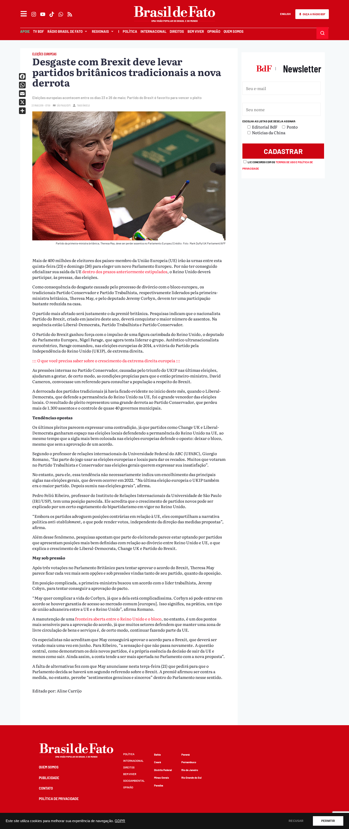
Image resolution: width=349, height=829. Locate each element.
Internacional (153, 31)
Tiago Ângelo (83, 105)
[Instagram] (33, 14)
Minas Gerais (161, 777)
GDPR (120, 821)
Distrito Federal (163, 770)
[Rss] (69, 14)
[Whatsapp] (60, 14)
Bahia (157, 754)
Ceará (157, 762)
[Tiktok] (51, 14)
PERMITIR (328, 821)
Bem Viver (196, 31)
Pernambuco (188, 762)
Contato (46, 788)
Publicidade (49, 778)
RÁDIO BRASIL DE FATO (65, 31)
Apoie (25, 31)
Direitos (177, 31)
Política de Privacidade (59, 799)
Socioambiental (134, 780)
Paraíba (158, 785)
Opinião (213, 31)
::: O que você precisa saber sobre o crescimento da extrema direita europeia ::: (106, 360)
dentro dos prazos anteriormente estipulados (124, 271)
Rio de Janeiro (189, 770)
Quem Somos (234, 31)
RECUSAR (296, 821)
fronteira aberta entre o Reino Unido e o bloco (117, 619)
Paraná (185, 754)
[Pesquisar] (322, 33)
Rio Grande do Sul (191, 777)
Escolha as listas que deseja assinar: (269, 121)
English (285, 13)
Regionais (100, 31)
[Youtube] (42, 14)
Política (130, 31)
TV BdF (38, 31)
